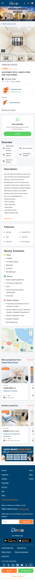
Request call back (17, 576)
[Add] (32, 3)
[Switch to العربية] (24, 3)
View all (30, 360)
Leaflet (31, 351)
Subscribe (26, 522)
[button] (14, 3)
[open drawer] (3, 3)
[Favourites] (28, 3)
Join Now (17, 134)
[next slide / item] (34, 57)
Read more (8, 219)
